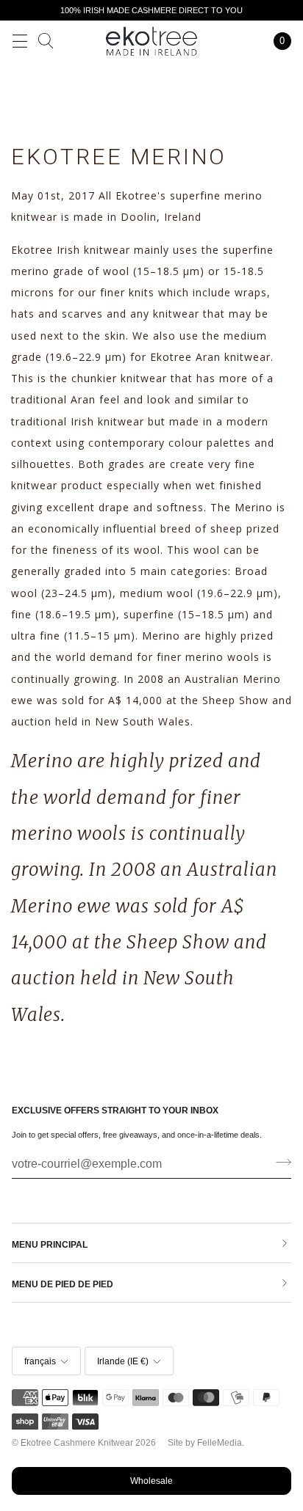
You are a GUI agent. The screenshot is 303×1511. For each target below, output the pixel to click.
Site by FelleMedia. (206, 1443)
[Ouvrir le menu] (19, 41)
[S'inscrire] (279, 1162)
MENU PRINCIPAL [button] (50, 1245)
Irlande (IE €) (123, 1361)
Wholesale (151, 1481)
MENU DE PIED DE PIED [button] (62, 1284)
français (40, 1361)
